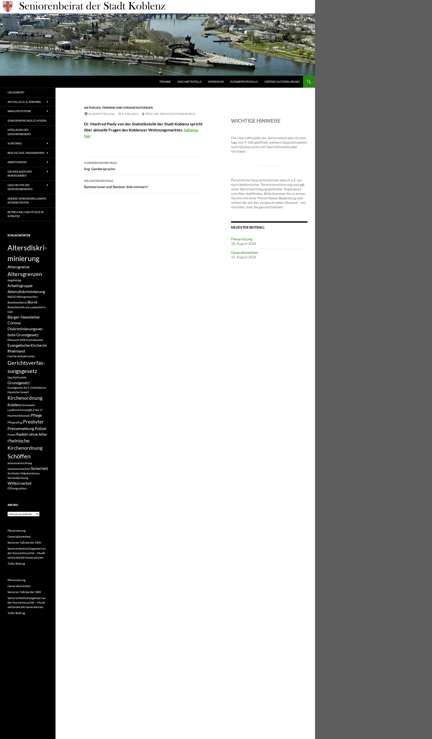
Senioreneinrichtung (20, 463)
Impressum (216, 81)
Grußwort (16, 92)
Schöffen (19, 456)
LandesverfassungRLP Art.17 (25, 409)
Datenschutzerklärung (282, 81)
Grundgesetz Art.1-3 (20, 387)
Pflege (36, 415)
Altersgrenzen (25, 274)
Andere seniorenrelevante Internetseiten (27, 200)
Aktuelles (92, 107)
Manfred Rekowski (19, 415)
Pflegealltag (15, 422)
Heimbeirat (39, 387)
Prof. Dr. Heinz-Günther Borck (170, 114)
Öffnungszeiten (17, 488)
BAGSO (12, 296)
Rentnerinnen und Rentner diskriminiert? (116, 184)
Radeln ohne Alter (31, 434)
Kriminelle (28, 405)
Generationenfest (244, 252)
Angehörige (15, 280)
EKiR (23, 340)
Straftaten (14, 473)
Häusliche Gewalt (18, 392)
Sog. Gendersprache (100, 166)
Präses (12, 434)
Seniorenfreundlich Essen (27, 120)
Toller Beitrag (16, 563)
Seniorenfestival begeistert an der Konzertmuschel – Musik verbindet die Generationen (27, 553)
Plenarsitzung (241, 239)
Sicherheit (39, 468)
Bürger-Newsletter (24, 317)
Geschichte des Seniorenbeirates (20, 187)
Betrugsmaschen (27, 296)
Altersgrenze (19, 266)
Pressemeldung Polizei (27, 428)
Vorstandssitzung (18, 477)
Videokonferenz (30, 473)
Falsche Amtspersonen (21, 356)
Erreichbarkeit (34, 340)
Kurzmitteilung (101, 114)
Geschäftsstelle (189, 81)
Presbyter (33, 421)
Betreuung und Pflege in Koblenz (26, 214)
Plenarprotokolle (244, 81)
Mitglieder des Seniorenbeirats (19, 132)
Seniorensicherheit (19, 468)
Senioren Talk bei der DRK (24, 542)
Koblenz (15, 404)
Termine (165, 81)
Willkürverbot (20, 483)
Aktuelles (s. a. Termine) (24, 101)
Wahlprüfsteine (19, 111)
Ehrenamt (13, 340)
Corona (14, 322)
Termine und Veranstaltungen (127, 107)
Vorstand (15, 143)
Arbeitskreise (17, 162)
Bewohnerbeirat (17, 302)
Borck (33, 302)
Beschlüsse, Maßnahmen (26, 152)
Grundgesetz (19, 382)
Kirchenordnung (25, 398)
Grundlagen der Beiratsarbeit (20, 173)
